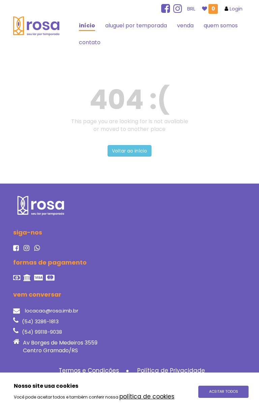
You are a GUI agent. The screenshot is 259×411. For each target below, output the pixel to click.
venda (185, 25)
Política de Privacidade (171, 370)
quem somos (221, 25)
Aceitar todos (223, 391)
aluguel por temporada (136, 25)
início (87, 25)
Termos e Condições (89, 370)
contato (89, 42)
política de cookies (146, 396)
